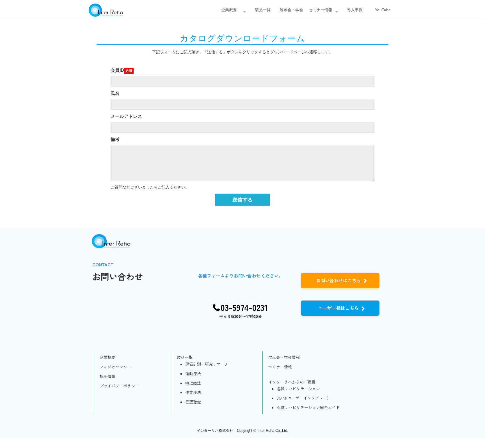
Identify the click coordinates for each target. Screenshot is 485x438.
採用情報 (107, 376)
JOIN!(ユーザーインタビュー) (302, 398)
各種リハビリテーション (298, 388)
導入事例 (355, 10)
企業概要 (229, 10)
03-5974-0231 (244, 307)
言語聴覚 (193, 402)
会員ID (117, 70)
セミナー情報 (320, 10)
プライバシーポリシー (119, 386)
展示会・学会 (291, 10)
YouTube (383, 10)
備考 (115, 139)
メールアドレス (126, 116)
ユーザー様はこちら (338, 307)
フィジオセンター (115, 367)
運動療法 (193, 373)
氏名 (115, 93)
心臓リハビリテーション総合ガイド (308, 407)
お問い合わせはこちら (338, 280)
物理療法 (193, 383)
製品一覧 (263, 10)
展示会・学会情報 (284, 357)
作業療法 (193, 392)
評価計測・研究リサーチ (206, 364)
